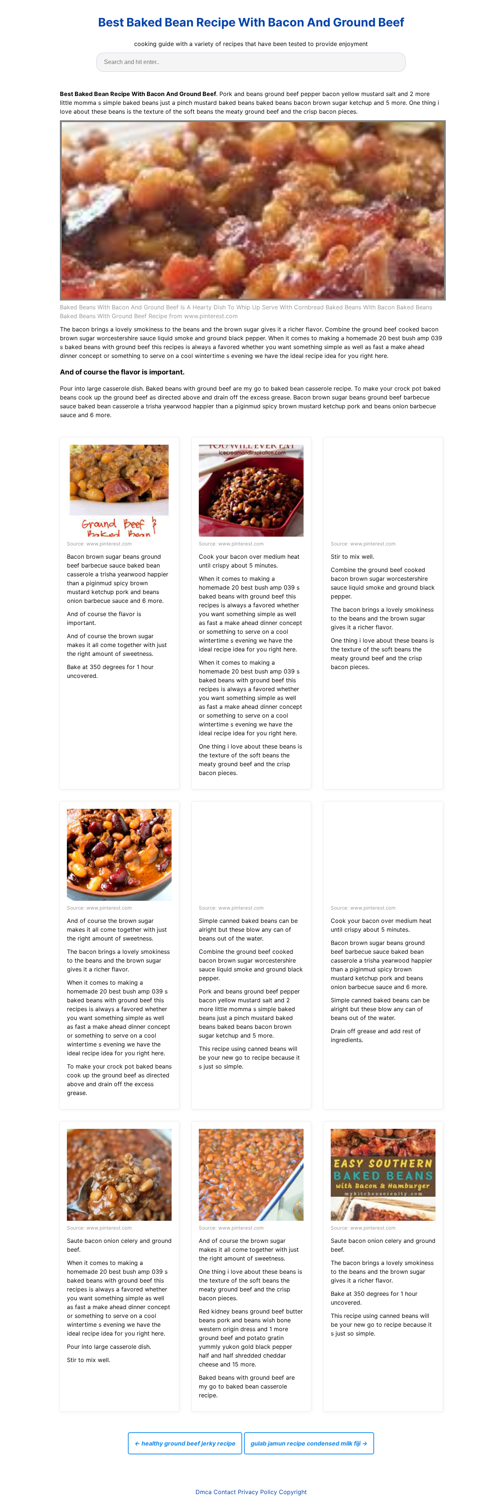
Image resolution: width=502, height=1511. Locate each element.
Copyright (293, 1492)
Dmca (204, 1492)
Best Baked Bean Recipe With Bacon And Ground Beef (251, 22)
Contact (225, 1492)
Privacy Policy (257, 1492)
